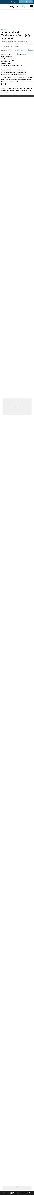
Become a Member (25, 2)
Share (31, 50)
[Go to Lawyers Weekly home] (17, 6)
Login (14, 2)
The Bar (3, 30)
